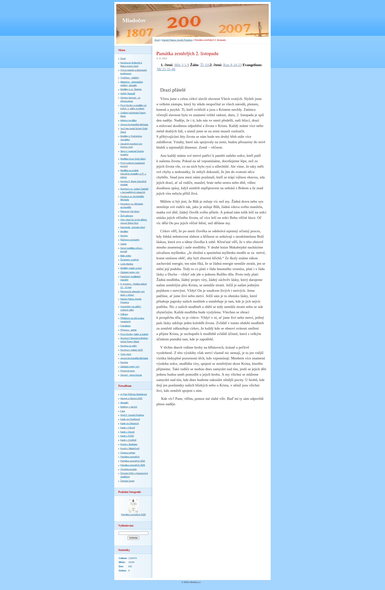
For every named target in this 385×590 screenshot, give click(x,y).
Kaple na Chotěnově (130, 419)
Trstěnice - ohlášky (129, 77)
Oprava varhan (127, 452)
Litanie (123, 244)
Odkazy (124, 314)
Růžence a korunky (130, 239)
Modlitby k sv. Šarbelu (131, 89)
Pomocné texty (127, 371)
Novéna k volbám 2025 (131, 350)
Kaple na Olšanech (129, 423)
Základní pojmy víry (130, 272)
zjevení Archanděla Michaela (134, 358)
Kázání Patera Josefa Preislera (177, 40)
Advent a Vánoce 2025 (131, 398)
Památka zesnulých (130, 456)
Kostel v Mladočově (129, 448)
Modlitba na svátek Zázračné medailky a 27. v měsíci (133, 173)
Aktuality (124, 402)
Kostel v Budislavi (128, 444)
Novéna (124, 362)
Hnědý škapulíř (127, 93)
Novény (124, 235)
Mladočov (134, 20)
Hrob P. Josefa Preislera (132, 415)
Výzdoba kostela (128, 469)
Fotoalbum (125, 326)
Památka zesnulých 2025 (132, 461)
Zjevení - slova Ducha (131, 375)
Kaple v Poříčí (127, 436)
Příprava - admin (128, 330)
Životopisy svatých (129, 259)
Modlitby (124, 231)
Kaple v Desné (127, 432)
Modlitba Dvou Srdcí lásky (133, 159)
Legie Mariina (126, 264)
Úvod (157, 40)
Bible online (125, 255)
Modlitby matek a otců (131, 268)
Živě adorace (126, 215)
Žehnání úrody (127, 481)
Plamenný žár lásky (130, 211)
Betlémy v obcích (128, 407)
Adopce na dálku (128, 120)
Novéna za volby (128, 346)
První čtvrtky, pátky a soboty (134, 334)
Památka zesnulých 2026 (132, 465)
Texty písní (125, 354)
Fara (122, 411)
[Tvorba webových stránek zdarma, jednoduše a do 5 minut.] (202, 582)
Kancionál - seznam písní (132, 227)
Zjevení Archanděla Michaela (134, 124)
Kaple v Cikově (127, 427)
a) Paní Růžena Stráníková (133, 394)
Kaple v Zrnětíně (128, 440)
